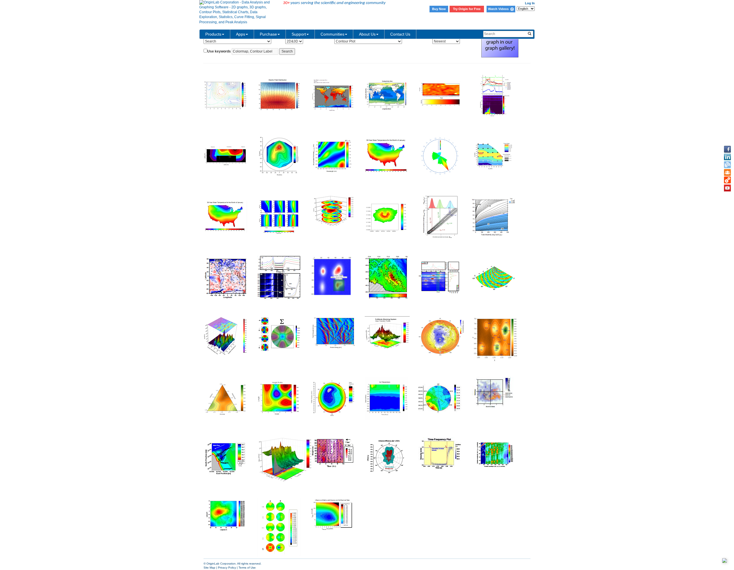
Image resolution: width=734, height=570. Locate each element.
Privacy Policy (227, 567)
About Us (367, 34)
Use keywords (219, 51)
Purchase (268, 34)
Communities (332, 34)
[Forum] (727, 172)
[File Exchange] (727, 180)
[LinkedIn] (727, 157)
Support (299, 34)
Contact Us (400, 34)
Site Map (209, 567)
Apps (240, 34)
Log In (530, 3)
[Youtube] (727, 188)
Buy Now (439, 9)
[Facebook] (727, 149)
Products (213, 34)
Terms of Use (247, 567)
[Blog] (727, 164)
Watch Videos (499, 9)
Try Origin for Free (467, 9)
